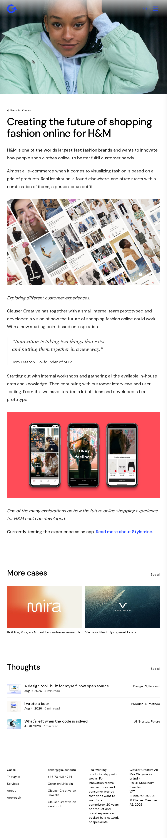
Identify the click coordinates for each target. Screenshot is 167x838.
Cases (11, 770)
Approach (14, 798)
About (11, 791)
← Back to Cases (19, 110)
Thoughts (13, 777)
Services (13, 784)
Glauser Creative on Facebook (62, 804)
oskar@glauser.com (62, 770)
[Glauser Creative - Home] (12, 8)
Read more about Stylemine (124, 531)
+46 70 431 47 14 (60, 777)
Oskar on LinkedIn (60, 784)
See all (155, 574)
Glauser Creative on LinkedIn (62, 793)
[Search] (145, 8)
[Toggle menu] (155, 8)
